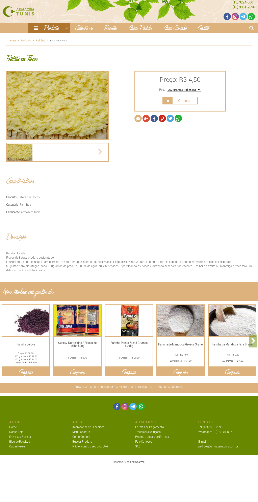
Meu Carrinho (175, 28)
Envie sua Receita (20, 436)
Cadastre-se (84, 28)
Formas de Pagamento (149, 427)
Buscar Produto (82, 441)
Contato (203, 28)
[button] (14, 152)
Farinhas (40, 40)
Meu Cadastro (81, 432)
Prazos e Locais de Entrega (152, 436)
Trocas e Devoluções (148, 432)
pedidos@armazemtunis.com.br (218, 446)
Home (12, 40)
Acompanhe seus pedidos (88, 427)
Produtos (26, 40)
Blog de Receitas (19, 441)
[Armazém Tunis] (18, 11)
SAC (137, 446)
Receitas (111, 28)
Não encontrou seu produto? (90, 446)
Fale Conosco (143, 441)
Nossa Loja (16, 432)
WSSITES (140, 462)
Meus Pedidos (140, 28)
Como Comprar (82, 436)
